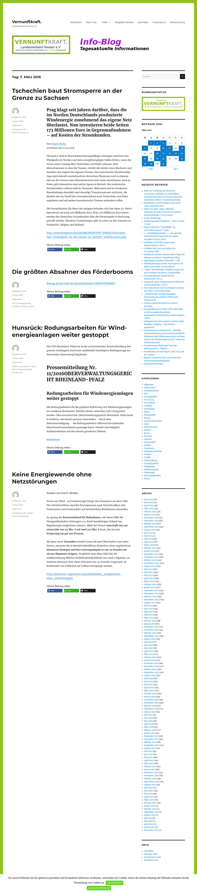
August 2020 (150, 639)
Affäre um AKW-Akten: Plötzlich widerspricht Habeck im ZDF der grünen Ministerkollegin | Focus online (162, 212)
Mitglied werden (124, 22)
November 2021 (151, 593)
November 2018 (151, 703)
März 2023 (149, 545)
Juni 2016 (148, 791)
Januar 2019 (149, 696)
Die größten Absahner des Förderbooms (72, 271)
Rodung (22, 369)
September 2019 (151, 672)
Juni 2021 (148, 608)
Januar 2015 (149, 827)
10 (163, 148)
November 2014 (151, 830)
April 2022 (149, 578)
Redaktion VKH (19, 117)
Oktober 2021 (150, 596)
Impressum (159, 22)
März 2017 (149, 763)
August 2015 (149, 815)
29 (151, 164)
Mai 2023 (148, 539)
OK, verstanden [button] (114, 883)
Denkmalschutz (151, 390)
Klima (146, 412)
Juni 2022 (148, 572)
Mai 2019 (148, 684)
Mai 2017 (148, 757)
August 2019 (149, 675)
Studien (147, 445)
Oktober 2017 (150, 742)
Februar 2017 (150, 766)
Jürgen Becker (58, 143)
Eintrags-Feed (150, 854)
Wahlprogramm (151, 469)
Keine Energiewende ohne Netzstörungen (52, 478)
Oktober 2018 (150, 706)
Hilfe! (105, 22)
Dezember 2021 (151, 590)
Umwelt (147, 454)
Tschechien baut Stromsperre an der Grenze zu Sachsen (67, 94)
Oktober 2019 (150, 669)
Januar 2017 (149, 769)
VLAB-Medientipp (152, 218)
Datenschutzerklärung (99, 888)
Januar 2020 (149, 660)
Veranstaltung (150, 460)
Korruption (25, 366)
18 (170, 153)
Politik (24, 306)
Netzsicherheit (151, 427)
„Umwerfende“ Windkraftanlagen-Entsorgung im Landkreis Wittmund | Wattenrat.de (161, 297)
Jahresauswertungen (153, 364)
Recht (14, 369)
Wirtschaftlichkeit (152, 475)
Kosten (30, 513)
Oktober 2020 (150, 633)
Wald (29, 369)
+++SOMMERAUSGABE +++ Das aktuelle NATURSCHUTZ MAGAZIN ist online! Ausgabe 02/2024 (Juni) (163, 236)
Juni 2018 (148, 718)
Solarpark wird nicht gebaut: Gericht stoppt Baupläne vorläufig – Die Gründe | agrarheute (164, 324)
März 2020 (149, 654)
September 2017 (151, 745)
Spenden (143, 22)
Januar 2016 (149, 806)
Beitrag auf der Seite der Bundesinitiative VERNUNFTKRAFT (81, 283)
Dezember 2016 (151, 772)
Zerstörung (17, 372)
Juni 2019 (148, 681)
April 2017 (148, 760)
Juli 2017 (148, 751)
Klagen (15, 366)
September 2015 (151, 812)
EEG (14, 303)
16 (157, 153)
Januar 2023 (149, 551)
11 (169, 148)
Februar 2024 (150, 511)
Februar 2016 (150, 803)
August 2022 (150, 566)
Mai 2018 (148, 721)
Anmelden (149, 851)
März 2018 (149, 727)
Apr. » (176, 169)
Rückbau (148, 436)
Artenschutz (149, 387)
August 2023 (149, 530)
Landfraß (16, 306)
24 (163, 158)
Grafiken (148, 406)
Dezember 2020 (151, 627)
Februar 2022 (150, 584)
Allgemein (17, 125)
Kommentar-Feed (152, 857)
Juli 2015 (148, 818)
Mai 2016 (148, 794)
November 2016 (151, 775)
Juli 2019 (148, 678)
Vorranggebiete (151, 463)
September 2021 (151, 599)
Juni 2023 (148, 536)
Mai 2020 (148, 648)
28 (145, 164)
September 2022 (151, 563)
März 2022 (149, 581)
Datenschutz (177, 22)
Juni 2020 (148, 645)
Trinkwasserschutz (153, 451)
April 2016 (148, 797)
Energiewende (19, 129)
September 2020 (151, 636)
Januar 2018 (149, 733)
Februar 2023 (150, 548)
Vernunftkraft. (27, 21)
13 (182, 148)
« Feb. (150, 169)
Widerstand (149, 472)
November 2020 (151, 630)
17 (163, 153)
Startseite (76, 22)
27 (182, 158)
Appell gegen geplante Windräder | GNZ (162, 260)
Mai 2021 (148, 612)
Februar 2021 (150, 621)
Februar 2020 (150, 657)
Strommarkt (149, 442)
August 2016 (149, 784)
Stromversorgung (20, 132)
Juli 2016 (148, 788)
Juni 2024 (148, 499)
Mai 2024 (148, 502)
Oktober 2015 (150, 809)
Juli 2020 (148, 642)
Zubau (31, 306)
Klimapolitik (149, 415)
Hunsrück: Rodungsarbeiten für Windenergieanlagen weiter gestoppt (69, 331)
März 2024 (149, 508)
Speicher (148, 439)
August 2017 (149, 748)
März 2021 (149, 618)
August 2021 (149, 602)
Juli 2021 (148, 605)
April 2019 (148, 687)
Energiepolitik (150, 396)
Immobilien (149, 409)
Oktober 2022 (150, 560)
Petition (147, 430)
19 (176, 153)
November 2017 (151, 739)
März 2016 (149, 800)
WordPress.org (151, 860)
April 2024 (149, 505)
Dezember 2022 (151, 554)
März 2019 (149, 690)
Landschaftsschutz (153, 421)
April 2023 (148, 542)
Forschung (149, 400)
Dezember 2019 (151, 663)
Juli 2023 (148, 533)
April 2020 (149, 651)
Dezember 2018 (151, 700)
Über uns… (92, 22)
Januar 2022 (149, 587)
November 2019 (151, 666)
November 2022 (151, 557)
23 (157, 158)
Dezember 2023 (151, 517)
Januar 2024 (149, 514)
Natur (33, 366)
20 (182, 153)
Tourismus (149, 448)
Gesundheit (149, 403)
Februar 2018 (150, 730)
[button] (54, 249)
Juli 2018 (148, 715)
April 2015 (148, 824)
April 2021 (148, 615)
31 (163, 164)
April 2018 (148, 724)
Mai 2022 (148, 575)
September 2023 (151, 527)
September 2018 (151, 709)
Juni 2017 (148, 754)
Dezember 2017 (151, 736)
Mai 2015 (148, 821)
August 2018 (149, 712)
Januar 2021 (149, 624)
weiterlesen (53, 439)
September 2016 (151, 781)
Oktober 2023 (150, 524)
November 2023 (151, 520)
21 (145, 158)
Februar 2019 (150, 693)
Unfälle (147, 457)
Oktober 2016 (150, 778)
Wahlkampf (149, 466)
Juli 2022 (148, 569)
